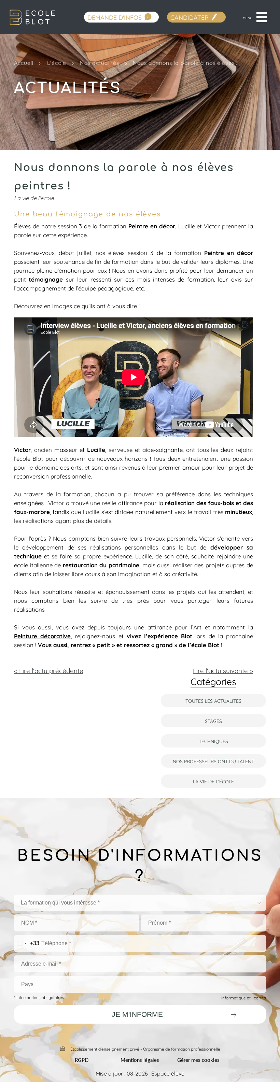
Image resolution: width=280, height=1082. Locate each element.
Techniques (213, 741)
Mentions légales (140, 1060)
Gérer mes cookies (198, 1060)
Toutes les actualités (213, 700)
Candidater (189, 17)
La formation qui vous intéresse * (60, 903)
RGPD (81, 1060)
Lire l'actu (223, 670)
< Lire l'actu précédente (48, 670)
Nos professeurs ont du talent (213, 761)
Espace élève (167, 1073)
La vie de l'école (213, 781)
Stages (213, 720)
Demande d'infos (114, 17)
